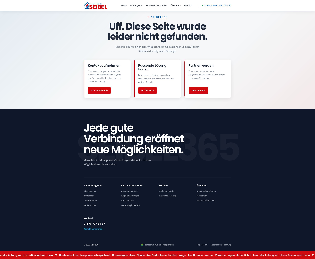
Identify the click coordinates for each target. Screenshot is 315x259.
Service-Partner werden (156, 5)
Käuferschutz (90, 205)
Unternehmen (90, 200)
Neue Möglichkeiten (130, 205)
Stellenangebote (166, 191)
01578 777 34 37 (94, 223)
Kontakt (188, 5)
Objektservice (90, 191)
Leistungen (135, 5)
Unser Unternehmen (206, 191)
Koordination (127, 200)
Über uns (175, 5)
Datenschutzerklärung (221, 244)
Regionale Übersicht (206, 200)
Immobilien (89, 195)
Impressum (202, 244)
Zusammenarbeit (129, 191)
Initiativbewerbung (167, 195)
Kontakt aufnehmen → (94, 229)
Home (124, 5)
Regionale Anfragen (130, 195)
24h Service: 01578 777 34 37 (217, 5)
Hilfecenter (202, 195)
